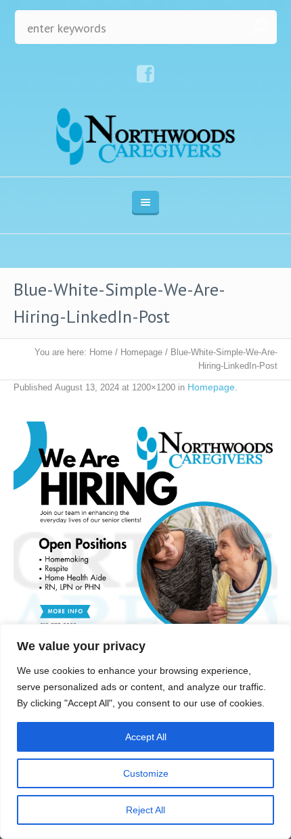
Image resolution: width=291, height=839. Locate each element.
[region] (145, 731)
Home (100, 352)
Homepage (141, 352)
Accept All (145, 736)
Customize (146, 773)
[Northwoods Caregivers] (146, 136)
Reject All (145, 809)
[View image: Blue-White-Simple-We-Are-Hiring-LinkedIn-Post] (145, 553)
